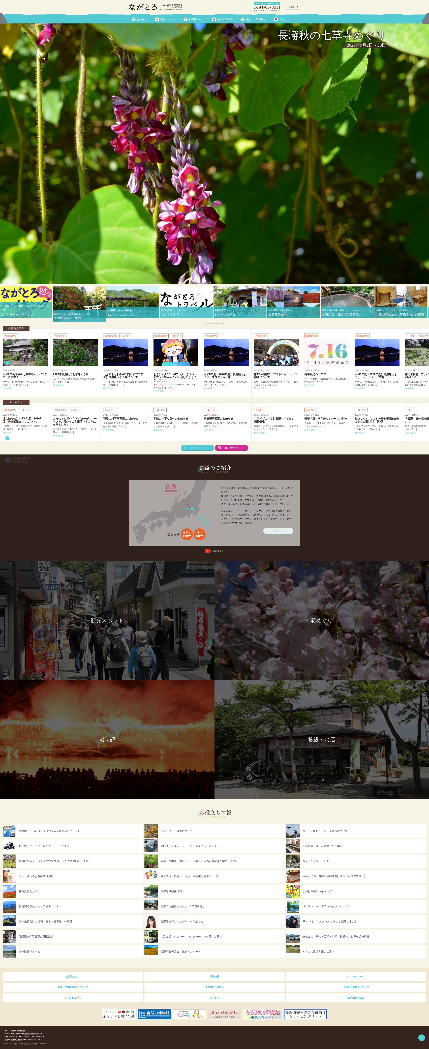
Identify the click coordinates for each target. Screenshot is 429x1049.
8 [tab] (218, 323)
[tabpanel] (214, 120)
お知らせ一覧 (197, 448)
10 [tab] (221, 323)
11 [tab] (223, 323)
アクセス (284, 19)
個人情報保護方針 (356, 997)
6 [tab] (214, 323)
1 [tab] (210, 282)
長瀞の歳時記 (224, 19)
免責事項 (214, 997)
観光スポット (167, 19)
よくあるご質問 (73, 997)
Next (7, 363)
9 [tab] (220, 323)
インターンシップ (356, 976)
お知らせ (142, 19)
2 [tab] (212, 282)
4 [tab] (216, 282)
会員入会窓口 (73, 976)
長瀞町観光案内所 (214, 987)
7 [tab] (216, 323)
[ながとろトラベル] (214, 120)
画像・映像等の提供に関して (72, 987)
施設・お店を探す (256, 19)
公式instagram (231, 448)
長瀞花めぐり (196, 19)
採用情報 (214, 976)
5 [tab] (218, 282)
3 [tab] (214, 282)
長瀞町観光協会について (356, 987)
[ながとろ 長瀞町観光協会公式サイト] (155, 7)
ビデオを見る (217, 551)
